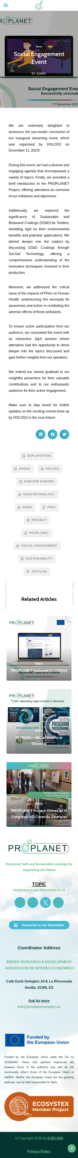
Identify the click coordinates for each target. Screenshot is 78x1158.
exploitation (39, 455)
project (39, 520)
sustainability (39, 558)
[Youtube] (58, 902)
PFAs (51, 507)
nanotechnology (39, 494)
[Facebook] (32, 902)
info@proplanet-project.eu (39, 1007)
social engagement (39, 545)
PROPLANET (39, 532)
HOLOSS (52, 468)
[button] (41, 434)
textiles (39, 571)
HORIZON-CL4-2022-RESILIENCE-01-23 (39, 890)
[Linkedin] (20, 902)
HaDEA (24, 468)
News (39, 46)
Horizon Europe (39, 481)
